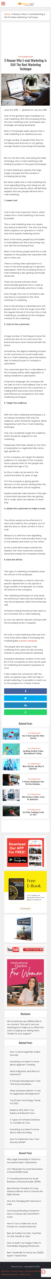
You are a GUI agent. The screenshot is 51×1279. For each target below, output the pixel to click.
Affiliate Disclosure (9, 1274)
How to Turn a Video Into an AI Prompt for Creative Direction (22, 1225)
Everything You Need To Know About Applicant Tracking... (33, 752)
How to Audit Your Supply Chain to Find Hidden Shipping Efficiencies (24, 1244)
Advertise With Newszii (35, 1271)
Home (7, 14)
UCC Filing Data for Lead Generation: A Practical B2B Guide (25, 1171)
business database (28, 640)
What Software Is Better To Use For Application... (33, 798)
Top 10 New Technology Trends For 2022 (33, 813)
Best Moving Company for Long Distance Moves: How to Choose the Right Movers (25, 1191)
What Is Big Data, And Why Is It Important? (33, 767)
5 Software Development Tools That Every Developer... (33, 782)
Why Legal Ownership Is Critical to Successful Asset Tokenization (23, 1161)
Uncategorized (25, 56)
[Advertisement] (25, 37)
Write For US (25, 1274)
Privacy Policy (17, 1271)
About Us (5, 1271)
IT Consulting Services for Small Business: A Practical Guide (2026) (24, 1180)
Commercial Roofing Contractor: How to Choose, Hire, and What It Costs (23, 1213)
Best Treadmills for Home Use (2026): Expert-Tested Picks (25, 1254)
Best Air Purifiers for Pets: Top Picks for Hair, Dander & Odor (24, 1235)
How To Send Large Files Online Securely (33, 736)
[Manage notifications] (43, 1271)
